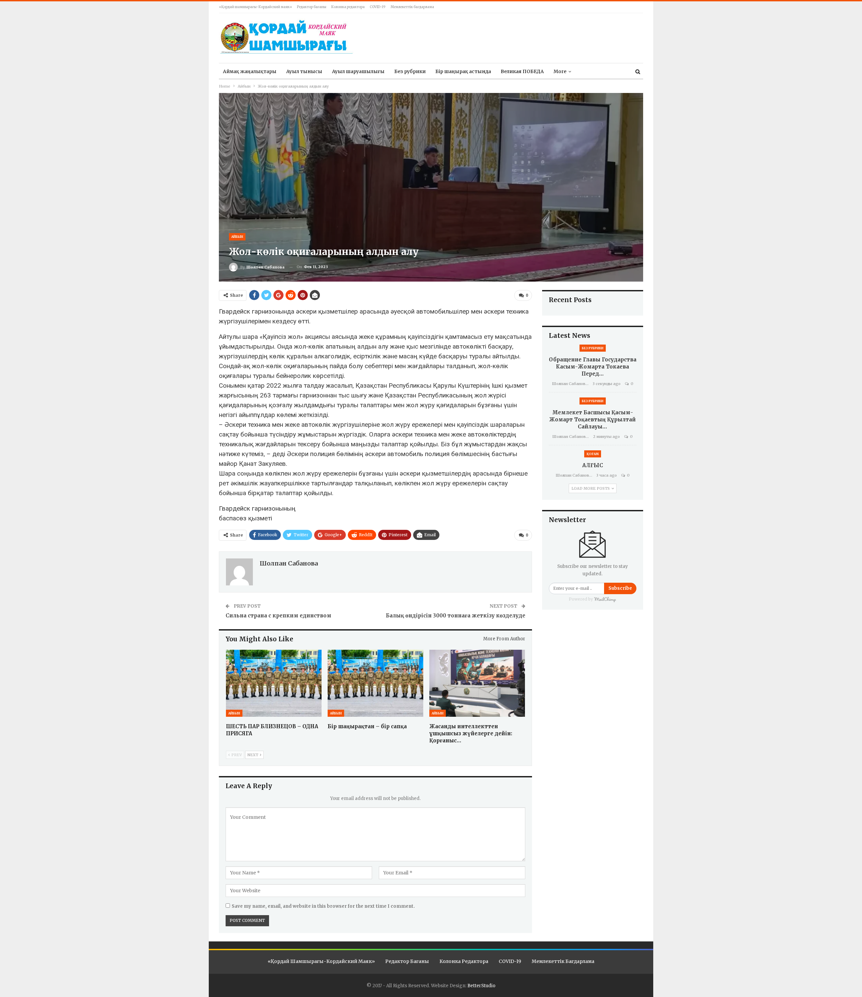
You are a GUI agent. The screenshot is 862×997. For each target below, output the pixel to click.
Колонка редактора (348, 7)
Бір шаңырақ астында (463, 71)
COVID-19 (378, 7)
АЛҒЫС (592, 465)
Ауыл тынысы (304, 71)
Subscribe (620, 588)
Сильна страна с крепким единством (278, 615)
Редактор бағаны (311, 7)
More (560, 71)
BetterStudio (481, 986)
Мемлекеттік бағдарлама (412, 7)
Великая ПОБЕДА (522, 71)
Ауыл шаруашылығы (358, 71)
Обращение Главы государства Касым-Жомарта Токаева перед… (592, 366)
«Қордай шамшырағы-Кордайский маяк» (255, 7)
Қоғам (593, 454)
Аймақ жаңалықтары (249, 71)
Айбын (237, 236)
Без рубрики (410, 71)
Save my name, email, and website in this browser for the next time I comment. (323, 906)
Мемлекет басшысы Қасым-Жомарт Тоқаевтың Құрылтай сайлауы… (592, 419)
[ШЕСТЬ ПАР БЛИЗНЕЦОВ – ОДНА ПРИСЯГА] (274, 683)
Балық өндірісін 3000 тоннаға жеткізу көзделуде (455, 615)
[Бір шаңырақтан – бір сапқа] (375, 683)
